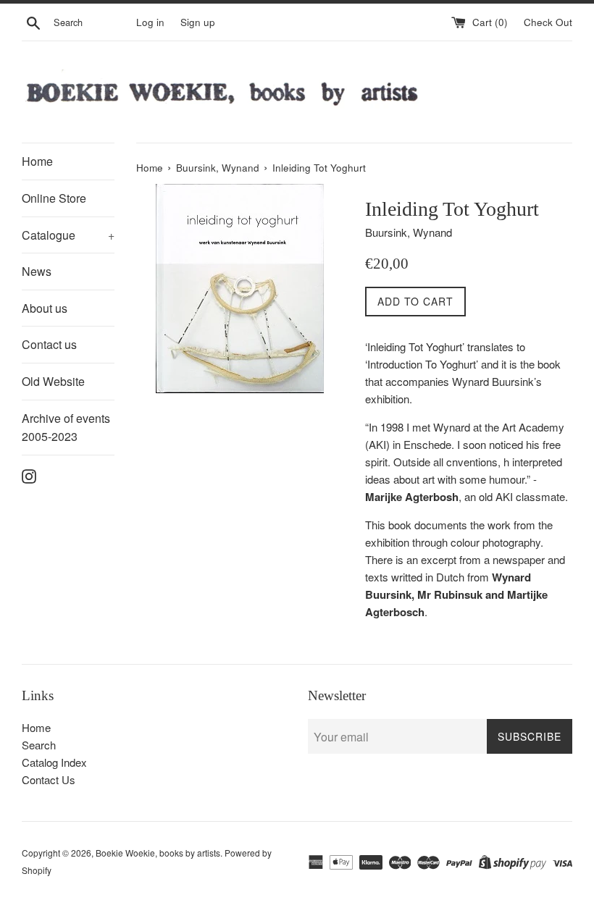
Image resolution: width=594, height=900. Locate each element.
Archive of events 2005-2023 (66, 427)
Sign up (197, 22)
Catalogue (68, 235)
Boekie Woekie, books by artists (158, 852)
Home (37, 161)
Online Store (54, 198)
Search (39, 744)
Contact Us (48, 779)
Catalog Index (54, 762)
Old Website (53, 381)
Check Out (548, 22)
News (36, 271)
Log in (150, 22)
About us (44, 308)
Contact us (49, 344)
